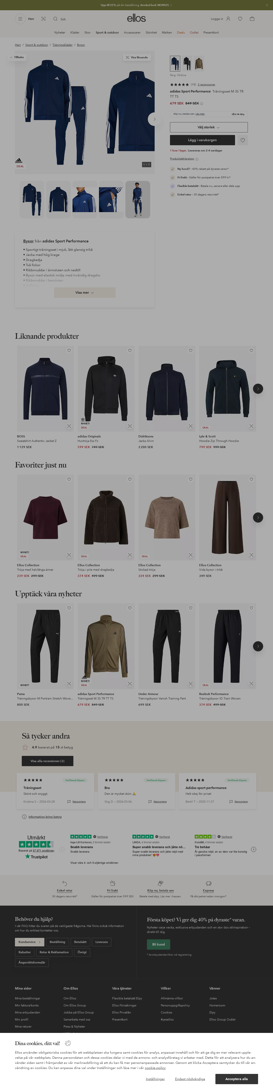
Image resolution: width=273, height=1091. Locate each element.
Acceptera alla (236, 1079)
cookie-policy (155, 1068)
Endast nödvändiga (190, 1079)
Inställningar (155, 1079)
